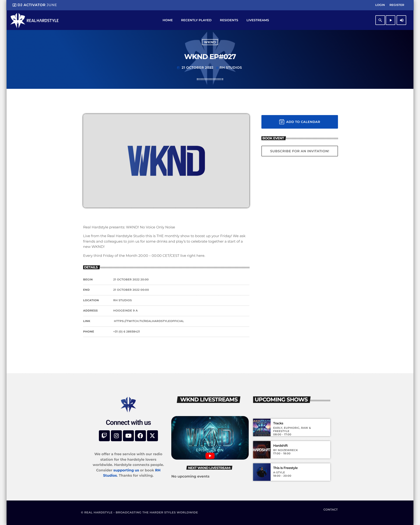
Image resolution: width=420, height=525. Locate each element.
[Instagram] (116, 435)
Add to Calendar (303, 122)
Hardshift (280, 446)
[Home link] (34, 20)
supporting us (126, 470)
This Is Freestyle (285, 468)
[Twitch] (104, 435)
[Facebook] (140, 435)
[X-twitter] (152, 435)
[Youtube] (128, 435)
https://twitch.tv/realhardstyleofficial (149, 321)
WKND (210, 42)
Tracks (278, 423)
